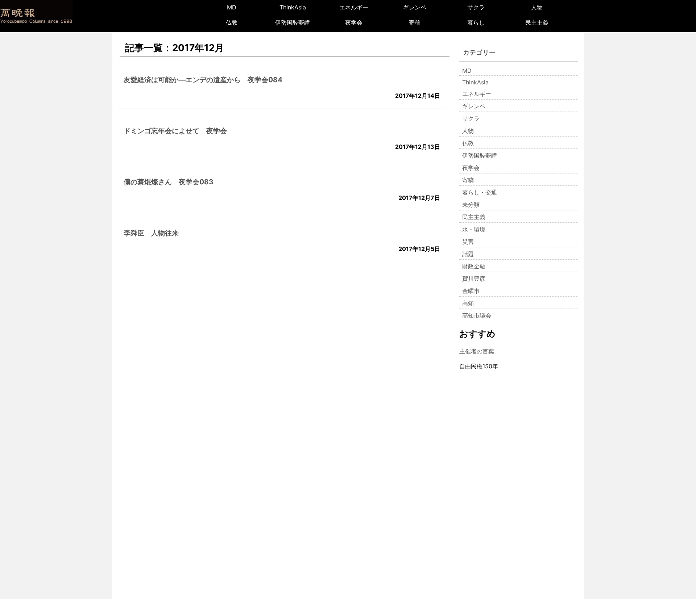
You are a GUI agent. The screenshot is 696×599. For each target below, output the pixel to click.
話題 (468, 253)
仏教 (231, 22)
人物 (537, 7)
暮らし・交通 (479, 192)
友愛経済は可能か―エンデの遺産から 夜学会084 (203, 79)
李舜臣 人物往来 (151, 233)
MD (231, 7)
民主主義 (536, 22)
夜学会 (353, 22)
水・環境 (473, 229)
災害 (468, 241)
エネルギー (353, 7)
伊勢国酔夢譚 (292, 22)
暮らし (476, 22)
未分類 (471, 204)
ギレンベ (414, 7)
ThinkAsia (292, 7)
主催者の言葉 (476, 351)
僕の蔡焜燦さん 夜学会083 (169, 181)
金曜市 (471, 290)
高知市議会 (476, 315)
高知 (468, 303)
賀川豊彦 (473, 278)
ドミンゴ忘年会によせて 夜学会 (175, 130)
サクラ (476, 7)
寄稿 (414, 22)
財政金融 (473, 266)
